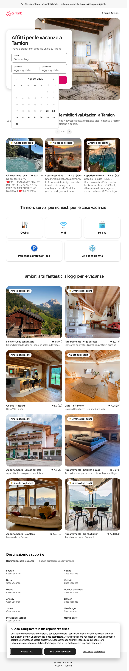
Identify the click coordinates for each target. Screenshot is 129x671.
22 (47, 111)
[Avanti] (69, 131)
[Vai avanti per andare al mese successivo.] (53, 79)
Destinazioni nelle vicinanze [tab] (20, 561)
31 (17, 123)
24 (16, 117)
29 (47, 117)
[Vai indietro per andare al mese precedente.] (17, 79)
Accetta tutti (26, 651)
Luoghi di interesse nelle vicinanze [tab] (56, 561)
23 (53, 111)
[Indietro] (57, 131)
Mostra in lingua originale (93, 4)
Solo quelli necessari (60, 651)
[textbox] (25, 70)
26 (29, 117)
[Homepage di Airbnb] (14, 13)
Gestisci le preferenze (94, 651)
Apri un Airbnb (110, 13)
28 (41, 117)
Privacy (58, 665)
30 (53, 117)
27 (35, 117)
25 (23, 117)
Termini (68, 665)
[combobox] (39, 59)
